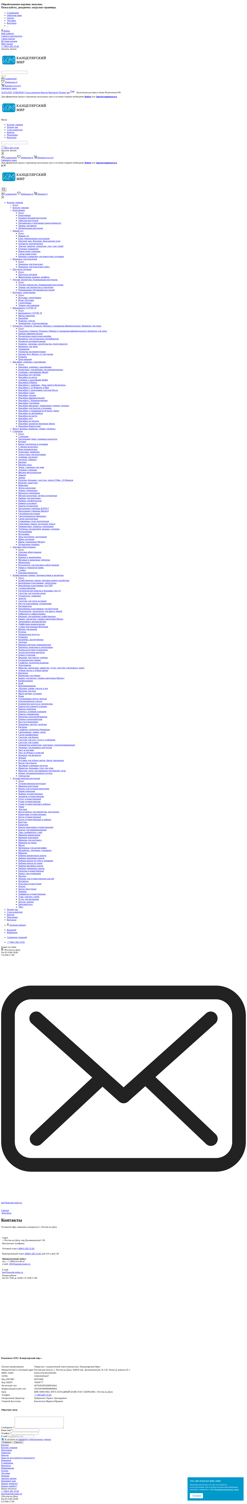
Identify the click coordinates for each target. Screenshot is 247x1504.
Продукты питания (27, 274)
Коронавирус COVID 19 (30, 313)
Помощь (5, 1476)
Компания (6, 1460)
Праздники (12, 135)
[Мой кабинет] (2, 154)
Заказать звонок (9, 1478)
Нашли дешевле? (9, 1483)
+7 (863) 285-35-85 (10, 46)
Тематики (6, 1452)
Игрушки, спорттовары (29, 297)
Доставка (5, 1473)
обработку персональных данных (35, 1439)
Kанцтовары (24, 215)
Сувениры (23, 436)
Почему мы (12, 127)
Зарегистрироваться (106, 96)
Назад (15, 205)
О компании (7, 1463)
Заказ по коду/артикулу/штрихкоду (18, 1458)
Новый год (23, 236)
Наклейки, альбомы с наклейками (34, 367)
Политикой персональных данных (227, 1490)
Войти (88, 96)
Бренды (10, 132)
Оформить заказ (9, 88)
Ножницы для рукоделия (30, 264)
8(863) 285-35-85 (26, 1248)
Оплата (4, 1470)
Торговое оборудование (29, 552)
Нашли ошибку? (9, 1486)
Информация (7, 1468)
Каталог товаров (15, 124)
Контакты (11, 137)
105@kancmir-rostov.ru (19, 1264)
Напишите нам (8, 1481)
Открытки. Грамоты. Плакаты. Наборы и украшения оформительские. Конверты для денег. (62, 331)
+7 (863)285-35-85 (42, 1395)
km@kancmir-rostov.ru (11, 1202)
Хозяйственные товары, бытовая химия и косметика (43, 580)
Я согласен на (28, 1439)
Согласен (197, 1496)
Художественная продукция (32, 783)
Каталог (5, 1445)
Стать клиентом (14, 130)
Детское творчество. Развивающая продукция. (40, 285)
